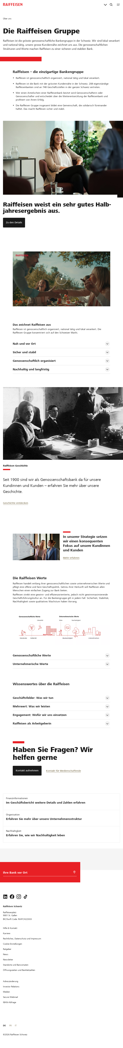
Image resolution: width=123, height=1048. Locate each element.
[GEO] (74, 872)
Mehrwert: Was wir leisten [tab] (31, 706)
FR (10, 1025)
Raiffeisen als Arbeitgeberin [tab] (32, 723)
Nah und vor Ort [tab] (24, 343)
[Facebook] (12, 896)
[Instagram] (18, 896)
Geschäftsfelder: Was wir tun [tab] (33, 698)
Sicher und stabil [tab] (24, 352)
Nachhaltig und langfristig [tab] (31, 369)
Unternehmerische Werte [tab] (30, 664)
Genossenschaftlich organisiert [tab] (34, 361)
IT (15, 1025)
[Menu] (118, 4)
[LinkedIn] (5, 896)
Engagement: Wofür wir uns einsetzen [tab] (40, 715)
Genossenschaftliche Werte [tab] (32, 655)
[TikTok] (25, 896)
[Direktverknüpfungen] (105, 4)
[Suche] (111, 4)
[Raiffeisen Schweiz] (13, 4)
